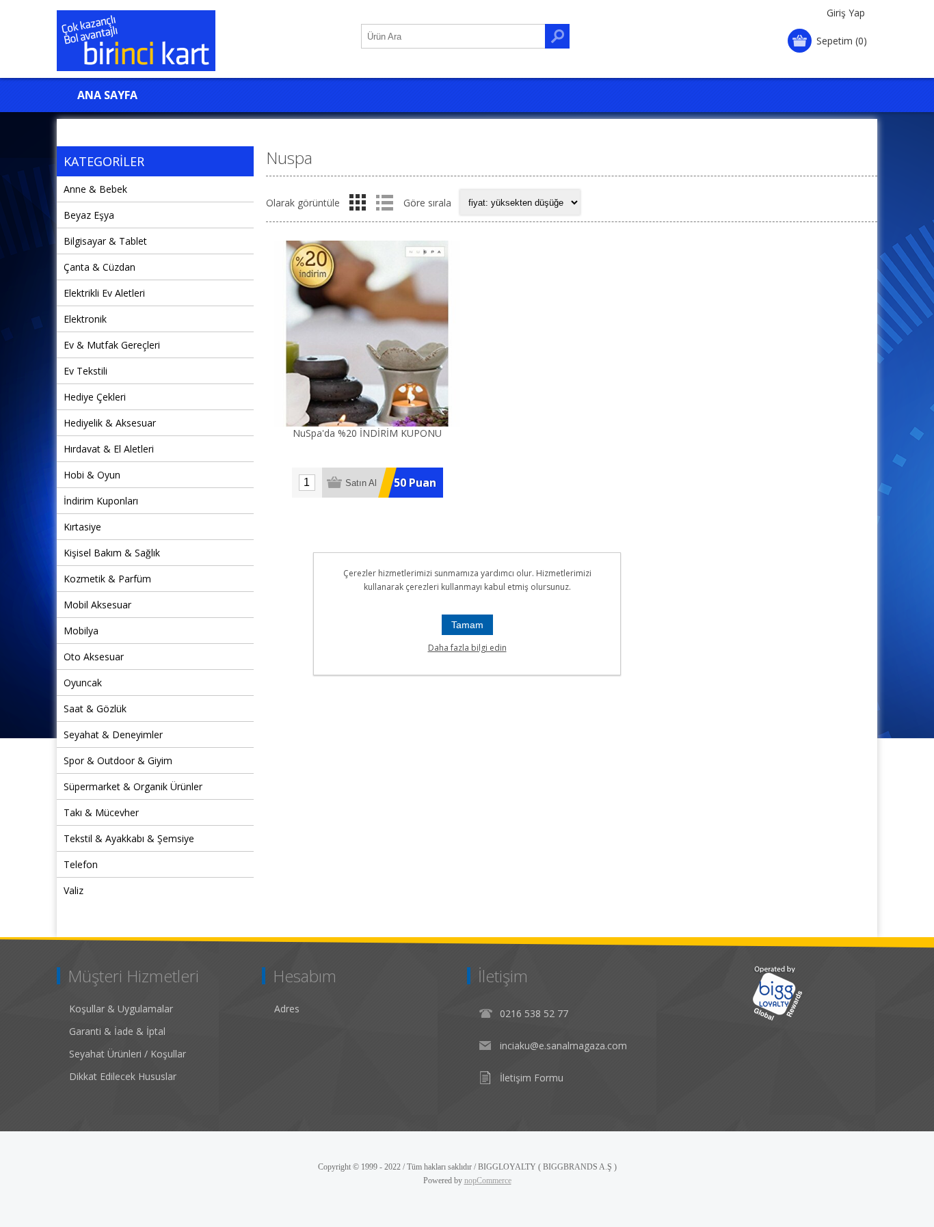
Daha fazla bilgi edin (467, 647)
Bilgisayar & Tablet (105, 240)
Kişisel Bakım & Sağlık (112, 552)
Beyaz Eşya (89, 214)
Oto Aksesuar (94, 656)
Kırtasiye (82, 526)
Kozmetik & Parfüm (107, 578)
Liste (384, 202)
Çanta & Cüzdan (99, 266)
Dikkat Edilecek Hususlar (122, 1076)
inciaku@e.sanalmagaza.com (563, 1045)
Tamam (467, 624)
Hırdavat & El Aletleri (109, 448)
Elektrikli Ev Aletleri (104, 292)
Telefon (81, 864)
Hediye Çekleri (95, 396)
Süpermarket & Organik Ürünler (133, 786)
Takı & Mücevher (101, 812)
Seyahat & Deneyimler (113, 734)
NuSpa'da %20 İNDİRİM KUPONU (367, 433)
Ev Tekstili (85, 370)
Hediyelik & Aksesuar (110, 422)
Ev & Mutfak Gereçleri (112, 344)
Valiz (73, 890)
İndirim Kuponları (101, 500)
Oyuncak (83, 682)
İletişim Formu (531, 1077)
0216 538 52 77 (534, 1013)
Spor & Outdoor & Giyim (118, 760)
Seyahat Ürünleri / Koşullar (127, 1053)
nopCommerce (487, 1180)
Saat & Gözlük (95, 708)
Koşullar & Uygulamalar (121, 1008)
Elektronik (85, 318)
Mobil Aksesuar (97, 604)
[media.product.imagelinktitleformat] (367, 334)
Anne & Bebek (95, 189)
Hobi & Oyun (92, 474)
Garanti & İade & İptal (117, 1031)
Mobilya (81, 630)
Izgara (357, 202)
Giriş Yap (846, 12)
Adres (286, 1008)
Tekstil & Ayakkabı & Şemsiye (129, 838)
